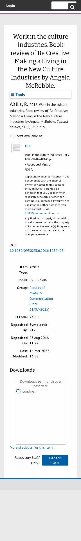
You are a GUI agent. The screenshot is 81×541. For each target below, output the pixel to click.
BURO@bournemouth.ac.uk (42, 213)
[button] (55, 460)
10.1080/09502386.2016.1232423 (37, 250)
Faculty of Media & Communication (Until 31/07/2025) (41, 298)
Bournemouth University (10, 17)
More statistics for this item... (32, 447)
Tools (19, 94)
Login (10, 5)
